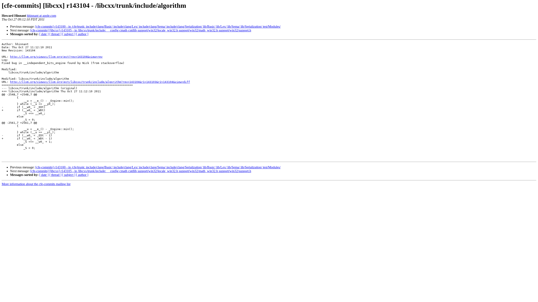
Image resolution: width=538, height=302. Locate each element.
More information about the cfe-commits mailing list (36, 184)
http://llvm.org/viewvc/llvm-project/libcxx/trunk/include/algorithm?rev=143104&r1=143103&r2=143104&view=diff (100, 81)
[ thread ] (55, 34)
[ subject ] (68, 34)
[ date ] (44, 34)
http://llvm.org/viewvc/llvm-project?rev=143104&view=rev (56, 56)
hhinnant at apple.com (41, 15)
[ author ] (82, 34)
